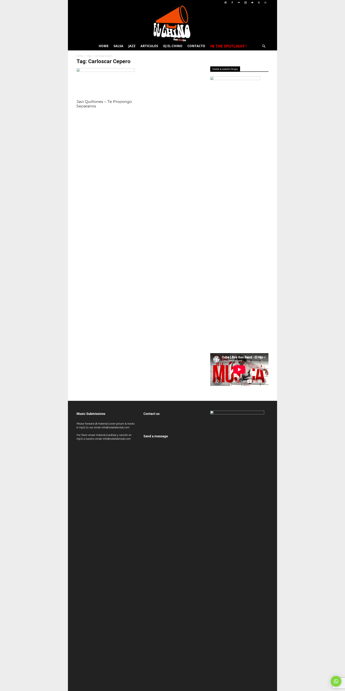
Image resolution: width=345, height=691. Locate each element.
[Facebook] (232, 2)
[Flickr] (239, 2)
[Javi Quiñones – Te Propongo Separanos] (106, 82)
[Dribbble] (225, 2)
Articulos (149, 46)
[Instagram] (245, 2)
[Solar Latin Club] (172, 23)
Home (104, 46)
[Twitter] (259, 2)
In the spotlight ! (228, 46)
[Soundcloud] (252, 2)
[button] (263, 46)
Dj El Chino (172, 46)
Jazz (131, 46)
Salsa (118, 46)
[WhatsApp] (265, 2)
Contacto (196, 46)
